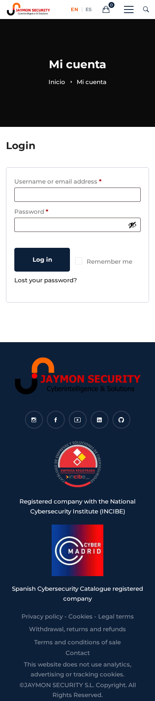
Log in (42, 259)
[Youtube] (78, 420)
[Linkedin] (99, 420)
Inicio (56, 82)
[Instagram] (34, 420)
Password (45, 211)
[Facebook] (56, 420)
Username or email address (71, 181)
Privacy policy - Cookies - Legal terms (77, 616)
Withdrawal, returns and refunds (77, 629)
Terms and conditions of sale (77, 642)
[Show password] (132, 225)
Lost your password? (45, 280)
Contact (78, 653)
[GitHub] (121, 420)
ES (88, 9)
